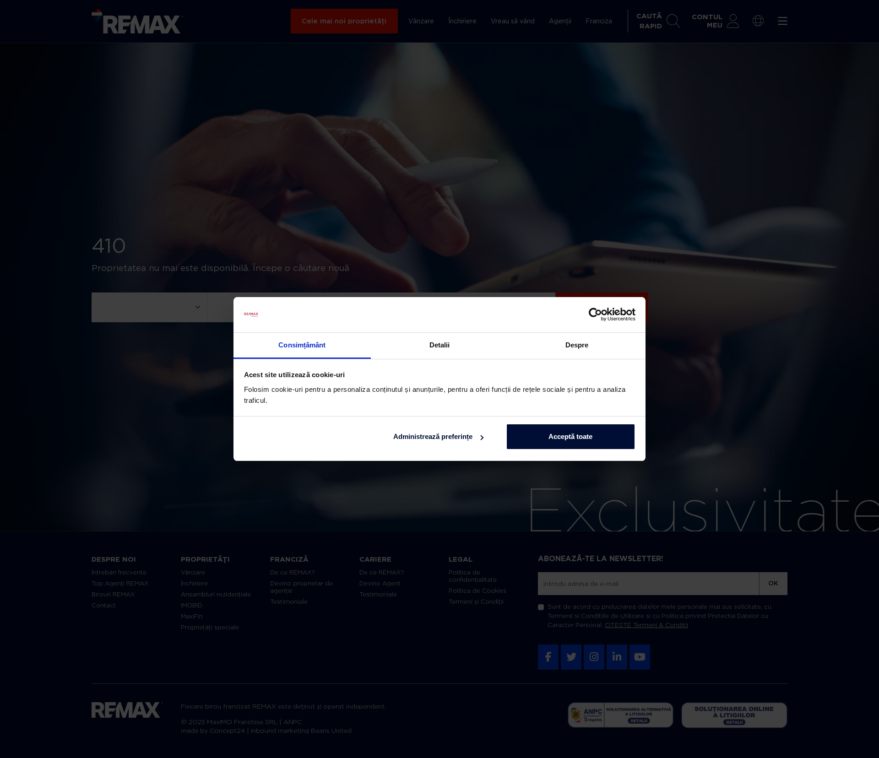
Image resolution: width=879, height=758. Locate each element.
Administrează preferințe (432, 436)
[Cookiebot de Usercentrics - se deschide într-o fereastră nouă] (595, 315)
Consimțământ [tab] (302, 345)
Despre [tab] (577, 345)
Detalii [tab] (439, 345)
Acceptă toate (570, 436)
